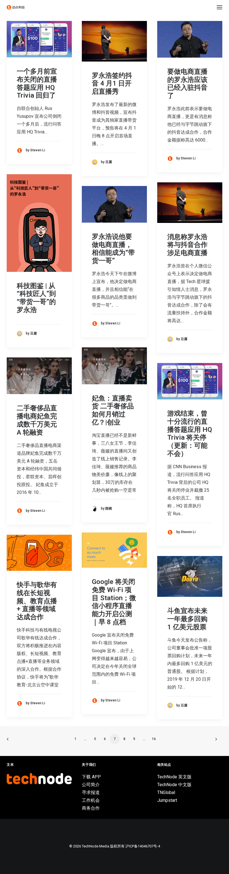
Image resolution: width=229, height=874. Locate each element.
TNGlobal (166, 792)
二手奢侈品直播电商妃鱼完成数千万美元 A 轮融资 (37, 420)
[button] (219, 7)
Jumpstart (167, 800)
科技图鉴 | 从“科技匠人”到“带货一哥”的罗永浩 (36, 298)
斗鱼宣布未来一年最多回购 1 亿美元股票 (187, 619)
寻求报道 (91, 792)
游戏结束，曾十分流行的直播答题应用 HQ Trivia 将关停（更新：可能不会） (189, 433)
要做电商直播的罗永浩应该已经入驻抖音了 (187, 84)
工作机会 (91, 800)
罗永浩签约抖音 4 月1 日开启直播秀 (112, 84)
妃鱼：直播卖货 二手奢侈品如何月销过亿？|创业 (113, 410)
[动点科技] (16, 7)
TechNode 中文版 (174, 784)
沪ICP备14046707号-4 (142, 846)
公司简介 (91, 784)
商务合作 (91, 808)
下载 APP (91, 776)
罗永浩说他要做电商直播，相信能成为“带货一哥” (113, 249)
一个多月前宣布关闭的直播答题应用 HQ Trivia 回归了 (37, 83)
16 (154, 739)
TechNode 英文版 (174, 776)
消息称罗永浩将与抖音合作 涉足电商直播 (187, 245)
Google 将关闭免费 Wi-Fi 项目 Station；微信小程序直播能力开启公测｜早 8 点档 (114, 602)
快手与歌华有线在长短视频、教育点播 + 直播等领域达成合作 (37, 601)
